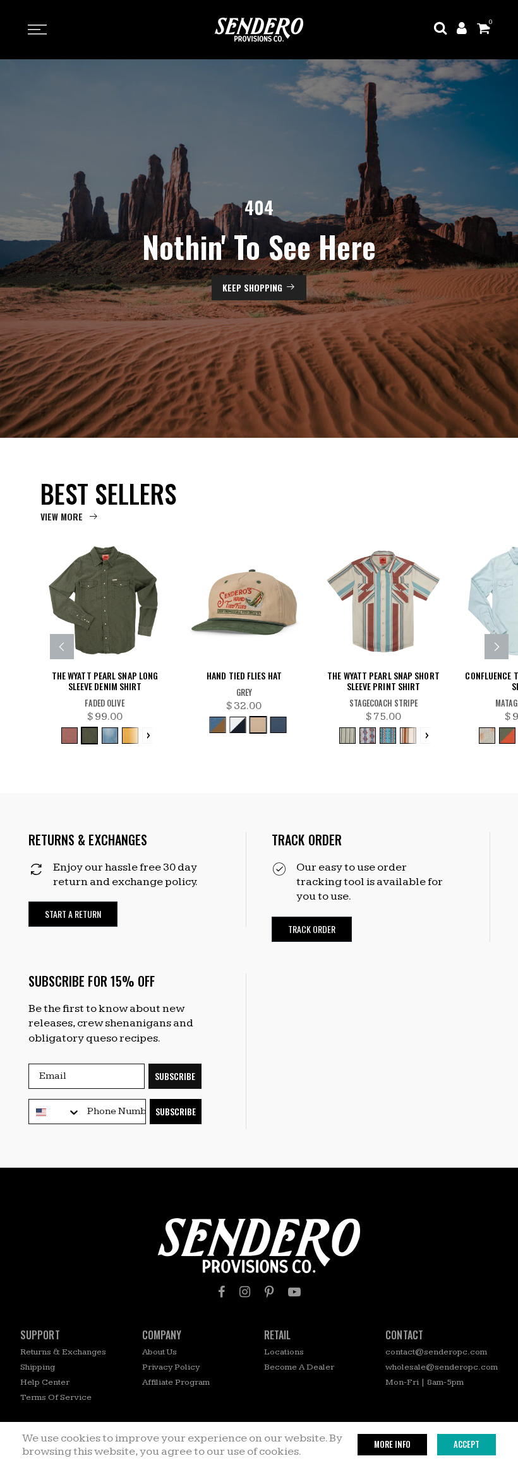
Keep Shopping (252, 287)
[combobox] (55, 1112)
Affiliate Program (176, 1382)
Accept (466, 1444)
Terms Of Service (56, 1397)
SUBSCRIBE (175, 1076)
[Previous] (62, 646)
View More (61, 516)
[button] (72, 914)
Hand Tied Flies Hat (244, 676)
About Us (159, 1352)
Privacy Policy (171, 1367)
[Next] (497, 646)
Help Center (44, 1382)
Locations (284, 1352)
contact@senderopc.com (436, 1352)
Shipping (37, 1367)
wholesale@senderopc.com (441, 1367)
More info (392, 1444)
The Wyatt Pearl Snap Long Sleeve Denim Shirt (105, 681)
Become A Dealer (299, 1367)
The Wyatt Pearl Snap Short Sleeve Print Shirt (383, 681)
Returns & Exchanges (63, 1352)
